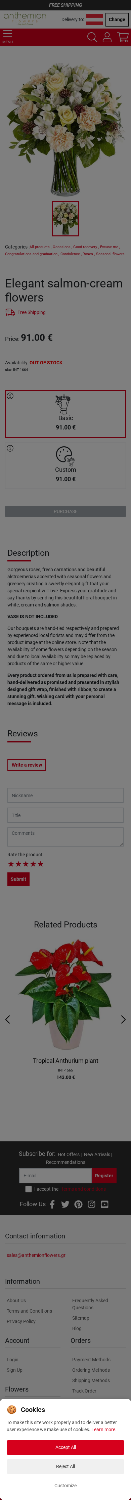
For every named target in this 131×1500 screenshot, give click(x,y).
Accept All (65, 1447)
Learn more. (104, 1429)
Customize (65, 1485)
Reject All (65, 1466)
